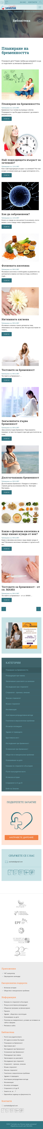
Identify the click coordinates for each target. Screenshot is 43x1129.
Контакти (32, 2)
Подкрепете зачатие (21, 802)
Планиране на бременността (21, 104)
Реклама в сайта (9, 1025)
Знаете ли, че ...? (10, 1091)
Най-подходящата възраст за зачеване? (21, 161)
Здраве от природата (14, 732)
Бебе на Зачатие (12, 789)
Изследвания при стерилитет (17, 687)
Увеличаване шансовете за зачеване (20, 681)
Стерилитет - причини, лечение (18, 692)
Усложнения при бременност (17, 749)
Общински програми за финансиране (17, 1008)
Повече (7, 119)
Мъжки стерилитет (13, 704)
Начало (10, 11)
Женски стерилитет (13, 698)
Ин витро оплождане (14, 726)
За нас (23, 2)
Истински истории (13, 777)
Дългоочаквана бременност (20, 477)
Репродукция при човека (15, 676)
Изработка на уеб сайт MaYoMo (21, 1126)
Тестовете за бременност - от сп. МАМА (21, 588)
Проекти (7, 1011)
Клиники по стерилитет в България (19, 766)
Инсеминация (11, 709)
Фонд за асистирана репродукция (15, 1005)
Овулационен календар (12, 976)
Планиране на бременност (13, 1043)
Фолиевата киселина (15, 265)
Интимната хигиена (15, 319)
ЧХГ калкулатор (9, 973)
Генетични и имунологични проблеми (20, 721)
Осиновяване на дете (14, 760)
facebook (6, 2)
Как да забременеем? (16, 214)
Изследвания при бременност (17, 743)
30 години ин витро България (14, 1040)
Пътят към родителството (16, 772)
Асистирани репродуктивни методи (19, 715)
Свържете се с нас (21, 855)
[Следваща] (38, 609)
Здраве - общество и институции (15, 1014)
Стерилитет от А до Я (14, 783)
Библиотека (18, 11)
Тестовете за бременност (18, 370)
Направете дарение (21, 837)
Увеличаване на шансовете (13, 1058)
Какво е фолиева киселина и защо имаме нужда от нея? (20, 533)
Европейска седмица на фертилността (17, 1094)
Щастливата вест (12, 738)
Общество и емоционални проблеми (20, 755)
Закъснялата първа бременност (15, 422)
